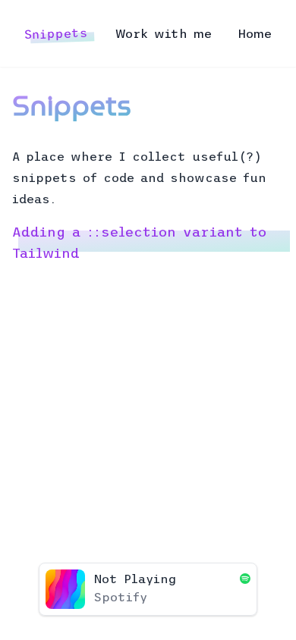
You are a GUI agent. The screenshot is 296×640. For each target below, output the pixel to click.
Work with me (163, 33)
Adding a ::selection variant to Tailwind (139, 242)
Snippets (56, 34)
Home (255, 33)
